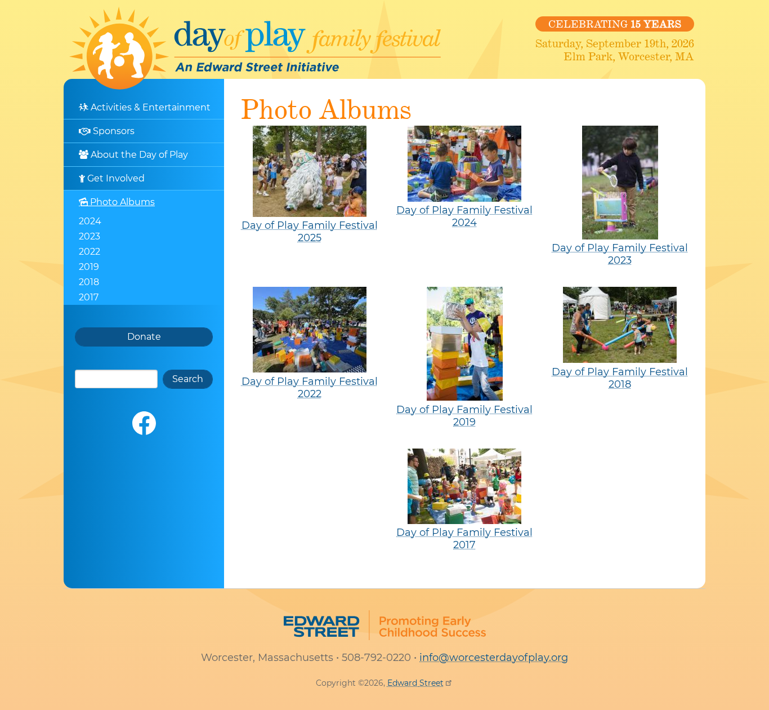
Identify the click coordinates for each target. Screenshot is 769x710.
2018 (89, 282)
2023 (89, 236)
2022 (89, 251)
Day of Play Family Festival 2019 (464, 415)
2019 (89, 266)
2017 (89, 297)
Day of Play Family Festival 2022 (310, 387)
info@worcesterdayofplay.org (493, 657)
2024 (90, 221)
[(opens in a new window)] (144, 423)
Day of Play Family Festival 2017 (464, 538)
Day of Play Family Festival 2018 (620, 378)
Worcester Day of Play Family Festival (255, 48)
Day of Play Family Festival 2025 (310, 231)
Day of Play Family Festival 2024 (464, 216)
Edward (415, 683)
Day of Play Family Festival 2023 (620, 254)
